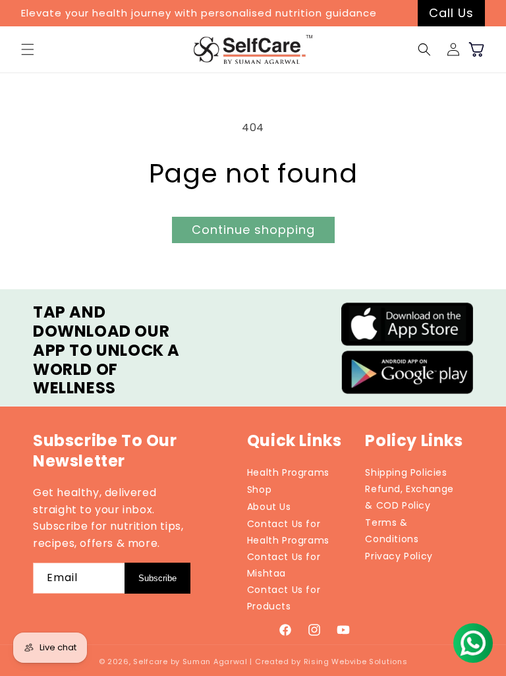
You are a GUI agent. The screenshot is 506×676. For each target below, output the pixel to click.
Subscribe (157, 578)
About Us (269, 506)
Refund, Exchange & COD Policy (409, 497)
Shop (259, 489)
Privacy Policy (398, 556)
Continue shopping (253, 229)
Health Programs (288, 472)
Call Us (451, 13)
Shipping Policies (406, 472)
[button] (27, 49)
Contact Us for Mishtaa (283, 565)
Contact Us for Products (283, 598)
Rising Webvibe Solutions (356, 661)
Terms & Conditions (391, 531)
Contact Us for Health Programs (288, 532)
